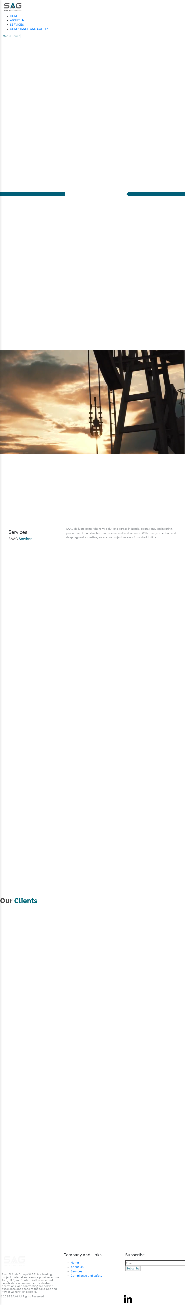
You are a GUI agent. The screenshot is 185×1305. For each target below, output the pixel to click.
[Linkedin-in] (127, 1299)
